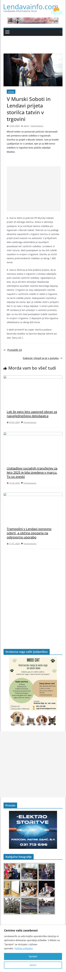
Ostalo (11, 92)
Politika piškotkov (24, 948)
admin (26, 125)
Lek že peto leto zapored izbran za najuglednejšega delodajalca (32, 414)
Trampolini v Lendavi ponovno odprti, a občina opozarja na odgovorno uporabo (29, 533)
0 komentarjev (36, 125)
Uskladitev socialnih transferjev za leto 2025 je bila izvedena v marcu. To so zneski (32, 472)
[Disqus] (33, 593)
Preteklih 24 (14, 350)
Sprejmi (33, 956)
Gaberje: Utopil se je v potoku (41, 358)
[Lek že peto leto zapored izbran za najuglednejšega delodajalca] (33, 377)
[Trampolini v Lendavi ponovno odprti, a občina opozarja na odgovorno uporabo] (33, 495)
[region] (33, 948)
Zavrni (33, 965)
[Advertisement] (34, 188)
